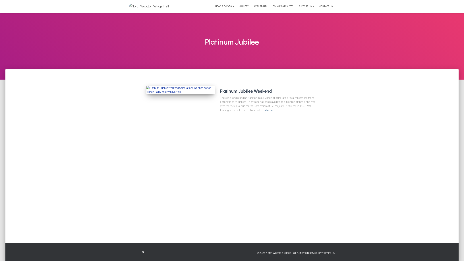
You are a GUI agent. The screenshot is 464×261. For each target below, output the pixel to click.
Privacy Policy (327, 252)
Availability (260, 6)
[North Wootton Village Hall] (148, 6)
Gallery (243, 6)
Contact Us (326, 6)
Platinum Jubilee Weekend (246, 91)
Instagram (138, 252)
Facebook (131, 252)
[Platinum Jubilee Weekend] (180, 90)
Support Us (305, 6)
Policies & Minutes (283, 6)
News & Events (223, 6)
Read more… (268, 110)
